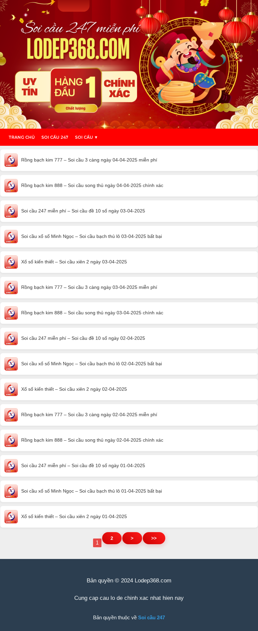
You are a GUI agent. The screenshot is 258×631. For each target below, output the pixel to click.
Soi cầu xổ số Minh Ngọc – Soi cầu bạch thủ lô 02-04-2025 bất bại (91, 363)
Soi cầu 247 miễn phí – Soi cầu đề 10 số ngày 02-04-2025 (83, 338)
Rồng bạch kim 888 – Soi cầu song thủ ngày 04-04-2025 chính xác (92, 185)
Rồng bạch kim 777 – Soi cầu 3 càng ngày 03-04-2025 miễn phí (89, 287)
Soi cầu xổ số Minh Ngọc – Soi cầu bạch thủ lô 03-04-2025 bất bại (91, 236)
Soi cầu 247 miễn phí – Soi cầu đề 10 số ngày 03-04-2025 (83, 210)
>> (154, 538)
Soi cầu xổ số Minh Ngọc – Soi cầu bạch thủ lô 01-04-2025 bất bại (91, 491)
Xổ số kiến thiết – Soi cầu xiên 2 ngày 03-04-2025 (74, 261)
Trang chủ (21, 137)
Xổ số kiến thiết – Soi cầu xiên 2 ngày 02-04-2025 (74, 389)
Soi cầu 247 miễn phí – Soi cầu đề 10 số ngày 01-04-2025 (83, 465)
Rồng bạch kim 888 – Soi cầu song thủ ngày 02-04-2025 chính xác (92, 440)
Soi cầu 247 (54, 137)
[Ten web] (129, 64)
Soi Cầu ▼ (86, 137)
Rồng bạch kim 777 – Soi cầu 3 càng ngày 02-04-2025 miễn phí (89, 414)
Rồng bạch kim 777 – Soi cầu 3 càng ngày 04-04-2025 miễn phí (89, 160)
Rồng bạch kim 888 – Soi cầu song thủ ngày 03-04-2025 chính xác (92, 312)
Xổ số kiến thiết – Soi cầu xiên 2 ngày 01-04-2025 (74, 516)
